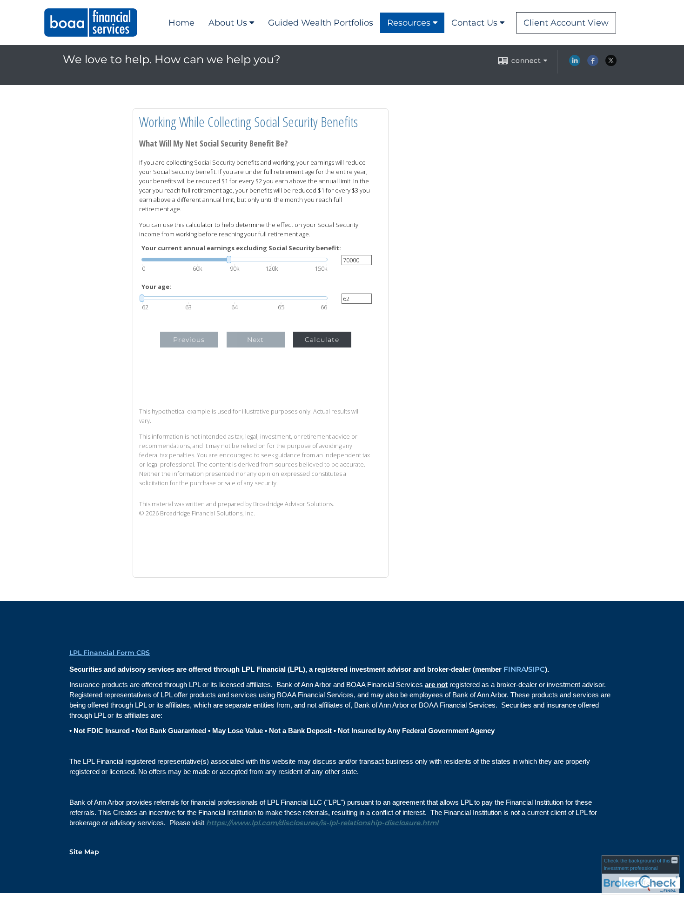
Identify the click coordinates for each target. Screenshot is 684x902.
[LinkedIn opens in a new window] (574, 64)
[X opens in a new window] (611, 64)
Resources (408, 23)
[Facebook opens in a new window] (592, 64)
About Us (227, 23)
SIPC (536, 669)
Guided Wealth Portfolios (320, 23)
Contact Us (474, 23)
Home (181, 23)
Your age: (156, 287)
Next (255, 339)
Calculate (322, 339)
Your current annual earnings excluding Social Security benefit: (241, 248)
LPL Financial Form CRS (109, 652)
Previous (189, 339)
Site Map (84, 852)
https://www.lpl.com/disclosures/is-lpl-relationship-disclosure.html (322, 823)
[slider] (234, 259)
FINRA (514, 669)
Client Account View (566, 23)
